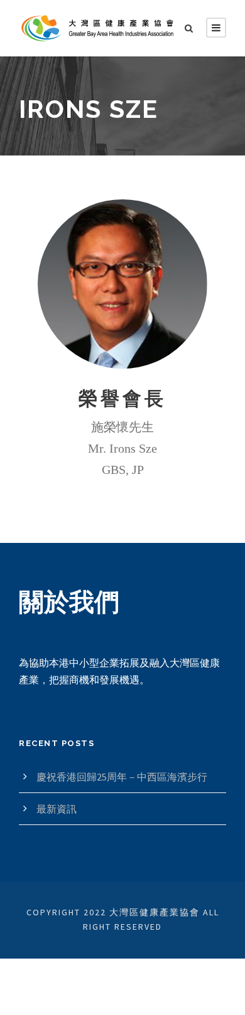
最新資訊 (56, 808)
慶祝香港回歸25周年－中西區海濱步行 (121, 776)
